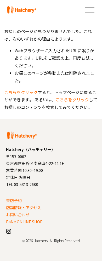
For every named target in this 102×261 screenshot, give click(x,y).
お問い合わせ (18, 214)
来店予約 (14, 200)
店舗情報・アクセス (23, 207)
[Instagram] (8, 231)
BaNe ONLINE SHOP (24, 221)
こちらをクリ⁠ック (21, 92)
